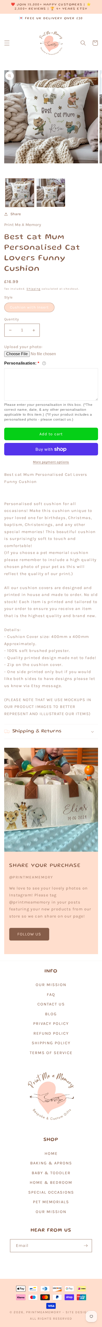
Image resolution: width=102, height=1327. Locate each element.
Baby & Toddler (51, 1173)
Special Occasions (51, 1192)
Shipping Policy (51, 1043)
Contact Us (51, 1004)
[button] (7, 43)
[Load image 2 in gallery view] (51, 193)
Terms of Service (51, 1052)
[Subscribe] (86, 1245)
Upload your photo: (23, 346)
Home (51, 1153)
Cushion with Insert (29, 307)
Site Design (78, 1312)
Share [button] (15, 214)
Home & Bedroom (51, 1182)
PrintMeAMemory (43, 1312)
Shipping (33, 288)
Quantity (11, 319)
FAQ (51, 994)
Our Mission (51, 984)
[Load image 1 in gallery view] (19, 193)
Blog (51, 1014)
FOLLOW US (29, 934)
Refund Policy (51, 1033)
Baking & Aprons (51, 1163)
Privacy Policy (51, 1023)
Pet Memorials (51, 1202)
